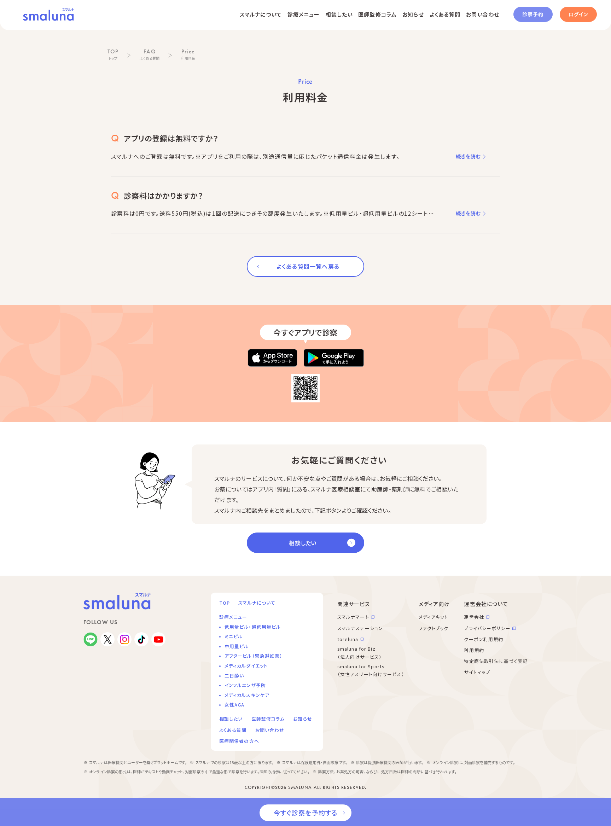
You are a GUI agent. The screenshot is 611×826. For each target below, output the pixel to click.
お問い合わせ (482, 14)
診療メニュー (303, 14)
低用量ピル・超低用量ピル (253, 626)
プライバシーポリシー (487, 628)
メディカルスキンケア (247, 695)
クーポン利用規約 (483, 639)
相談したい (339, 14)
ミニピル (234, 636)
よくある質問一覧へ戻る (308, 266)
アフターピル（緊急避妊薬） (254, 655)
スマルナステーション (360, 628)
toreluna (347, 639)
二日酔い (234, 675)
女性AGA (235, 704)
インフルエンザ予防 (245, 685)
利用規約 (474, 650)
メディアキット (433, 616)
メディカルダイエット (246, 665)
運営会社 (474, 616)
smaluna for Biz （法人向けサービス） (359, 652)
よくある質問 (445, 14)
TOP (224, 602)
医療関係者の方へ (239, 741)
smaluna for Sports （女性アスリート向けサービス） (371, 670)
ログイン (578, 14)
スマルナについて (261, 14)
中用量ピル (237, 646)
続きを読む (468, 156)
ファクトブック (434, 628)
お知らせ (413, 14)
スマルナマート (353, 616)
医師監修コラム (377, 14)
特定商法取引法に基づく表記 (496, 661)
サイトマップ (477, 672)
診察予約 (532, 14)
